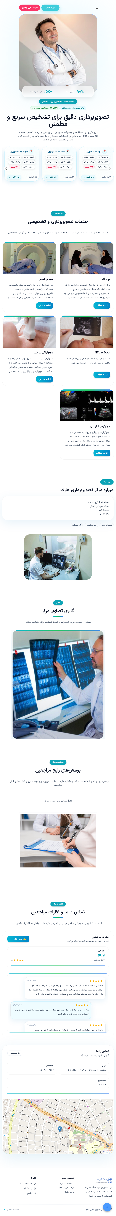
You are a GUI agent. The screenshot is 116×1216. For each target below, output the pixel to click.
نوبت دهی (50, 7)
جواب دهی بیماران (29, 7)
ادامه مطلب (102, 305)
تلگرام (29, 1193)
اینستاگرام (28, 1188)
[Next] (7, 168)
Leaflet (108, 1152)
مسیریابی (102, 1148)
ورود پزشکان (68, 1192)
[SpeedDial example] (107, 1207)
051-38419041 (26, 1183)
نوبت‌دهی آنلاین (67, 1183)
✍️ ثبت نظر (18, 939)
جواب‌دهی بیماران (66, 1187)
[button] (60, 1129)
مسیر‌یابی (13, 1053)
